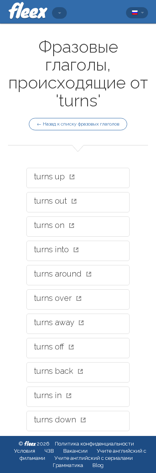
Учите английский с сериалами (93, 458)
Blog (98, 465)
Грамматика (68, 465)
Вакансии (75, 451)
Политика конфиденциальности (94, 444)
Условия (24, 451)
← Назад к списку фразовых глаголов (78, 124)
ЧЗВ (49, 451)
